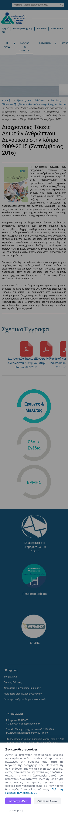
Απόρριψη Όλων (47, 800)
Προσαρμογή (15, 810)
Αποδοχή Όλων (18, 800)
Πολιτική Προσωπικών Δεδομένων (34, 791)
